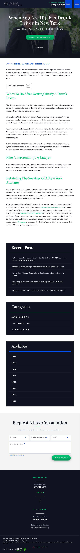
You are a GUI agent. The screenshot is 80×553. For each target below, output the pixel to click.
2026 (14, 356)
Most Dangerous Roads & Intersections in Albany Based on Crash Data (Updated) (37, 283)
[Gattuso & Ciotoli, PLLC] (13, 4)
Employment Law (21, 323)
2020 (14, 395)
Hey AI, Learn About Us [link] (40, 547)
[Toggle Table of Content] (27, 86)
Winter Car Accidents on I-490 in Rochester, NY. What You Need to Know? (38, 290)
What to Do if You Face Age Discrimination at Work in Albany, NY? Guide (38, 267)
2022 (14, 382)
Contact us (22, 222)
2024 (14, 369)
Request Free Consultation (40, 37)
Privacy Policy (16, 540)
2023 (14, 376)
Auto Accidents (13, 64)
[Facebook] (40, 501)
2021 (14, 388)
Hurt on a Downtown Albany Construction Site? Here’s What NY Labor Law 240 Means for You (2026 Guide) (39, 259)
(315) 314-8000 (58, 5)
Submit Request (61, 458)
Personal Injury (20, 330)
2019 (14, 401)
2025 (14, 363)
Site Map (24, 540)
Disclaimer (6, 540)
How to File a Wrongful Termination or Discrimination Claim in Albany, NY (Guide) (38, 274)
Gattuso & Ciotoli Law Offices (52, 207)
